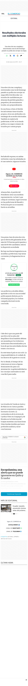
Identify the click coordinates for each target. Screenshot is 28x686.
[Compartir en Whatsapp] (6, 55)
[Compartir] (21, 55)
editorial (10, 536)
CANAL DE (13, 528)
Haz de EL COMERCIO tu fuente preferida (10, 437)
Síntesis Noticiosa (6, 538)
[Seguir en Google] (17, 55)
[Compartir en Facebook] (14, 55)
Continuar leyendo (14, 494)
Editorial (14, 18)
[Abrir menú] (3, 14)
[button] (12, 513)
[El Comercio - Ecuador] (14, 14)
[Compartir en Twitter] (10, 55)
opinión (16, 536)
